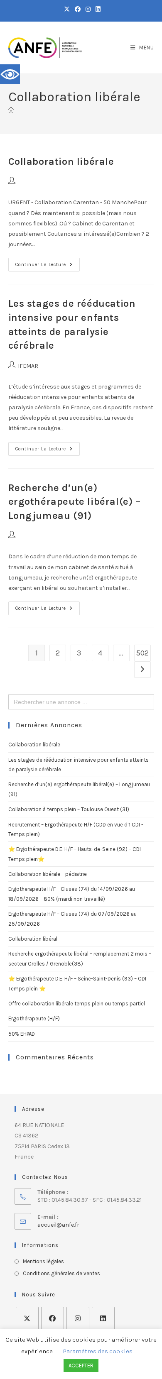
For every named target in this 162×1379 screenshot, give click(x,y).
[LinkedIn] (103, 1318)
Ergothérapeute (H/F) (34, 1018)
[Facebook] (52, 1318)
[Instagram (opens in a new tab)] (88, 9)
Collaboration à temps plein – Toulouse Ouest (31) (68, 809)
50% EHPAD (21, 1034)
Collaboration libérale (61, 161)
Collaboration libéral (32, 939)
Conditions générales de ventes (61, 1273)
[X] (27, 1318)
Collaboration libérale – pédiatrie (47, 874)
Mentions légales (43, 1261)
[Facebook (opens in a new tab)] (77, 9)
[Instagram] (77, 1318)
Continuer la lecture (47, 262)
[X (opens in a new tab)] (66, 9)
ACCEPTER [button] (81, 1365)
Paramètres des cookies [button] (98, 1351)
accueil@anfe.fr (58, 1224)
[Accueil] (11, 110)
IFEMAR (28, 365)
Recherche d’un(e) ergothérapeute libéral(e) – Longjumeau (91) (74, 501)
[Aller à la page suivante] (142, 669)
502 (142, 653)
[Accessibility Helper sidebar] (10, 74)
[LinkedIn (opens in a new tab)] (97, 9)
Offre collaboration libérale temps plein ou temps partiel (76, 1003)
